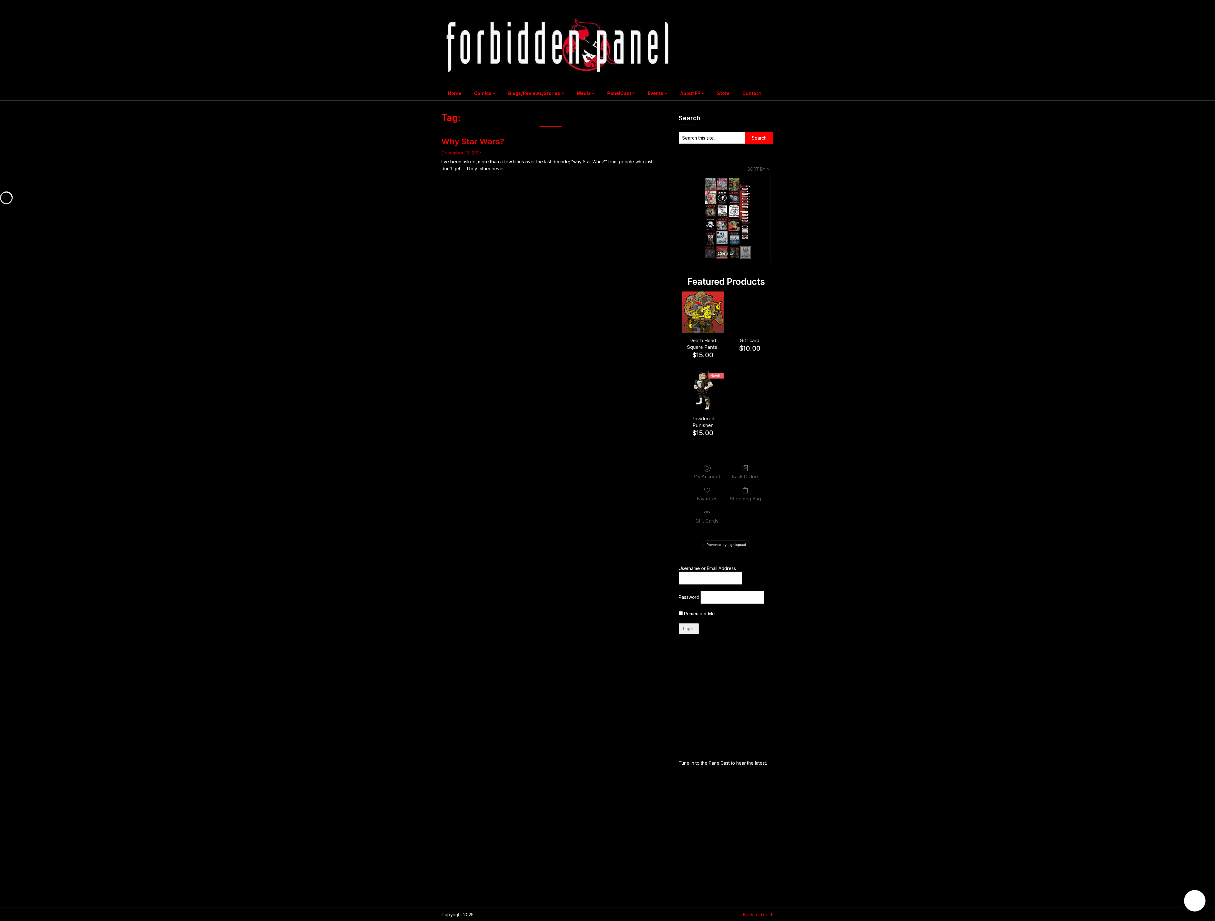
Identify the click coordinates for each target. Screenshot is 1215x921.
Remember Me (699, 613)
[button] (1195, 901)
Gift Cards (707, 521)
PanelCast (619, 93)
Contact (751, 93)
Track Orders (745, 476)
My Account (707, 476)
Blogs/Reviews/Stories (534, 93)
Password (689, 597)
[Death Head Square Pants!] (703, 312)
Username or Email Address (707, 568)
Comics (483, 93)
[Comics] (726, 210)
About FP (690, 93)
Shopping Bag (745, 499)
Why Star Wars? (472, 141)
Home (454, 93)
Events (656, 93)
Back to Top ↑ (758, 914)
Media (584, 93)
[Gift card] (749, 312)
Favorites (707, 499)
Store (723, 93)
